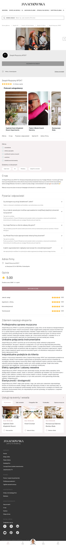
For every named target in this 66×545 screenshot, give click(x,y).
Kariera (5, 511)
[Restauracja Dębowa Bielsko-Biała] (54, 412)
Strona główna (6, 25)
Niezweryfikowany (33, 63)
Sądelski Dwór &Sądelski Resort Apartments (9, 425)
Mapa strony (6, 514)
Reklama (5, 496)
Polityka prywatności (9, 481)
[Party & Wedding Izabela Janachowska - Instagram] (11, 526)
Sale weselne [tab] (20, 402)
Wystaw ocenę (33, 288)
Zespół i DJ (16, 25)
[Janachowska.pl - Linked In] (17, 526)
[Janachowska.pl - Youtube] (4, 532)
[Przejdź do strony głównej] (63, 397)
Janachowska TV (8, 469)
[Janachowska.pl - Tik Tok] (17, 532)
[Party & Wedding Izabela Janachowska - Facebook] (4, 526)
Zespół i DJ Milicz (41, 25)
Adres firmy (45, 136)
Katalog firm (6, 463)
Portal (5, 453)
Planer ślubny (7, 460)
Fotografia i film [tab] (33, 402)
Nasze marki (6, 504)
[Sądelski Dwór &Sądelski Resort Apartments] (11, 412)
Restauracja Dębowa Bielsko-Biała (53, 425)
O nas (11, 136)
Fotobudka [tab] (46, 402)
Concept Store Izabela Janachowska (13, 466)
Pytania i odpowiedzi (22, 136)
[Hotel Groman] (32, 412)
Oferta (4, 136)
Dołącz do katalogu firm (10, 493)
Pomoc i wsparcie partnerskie (11, 478)
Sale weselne (8, 420)
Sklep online (6, 456)
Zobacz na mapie (59, 71)
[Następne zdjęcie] (64, 38)
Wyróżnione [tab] (7, 402)
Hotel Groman (29, 424)
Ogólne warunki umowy (9, 484)
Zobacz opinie (18, 84)
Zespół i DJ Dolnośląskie (27, 25)
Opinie (35, 136)
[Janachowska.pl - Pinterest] (11, 532)
